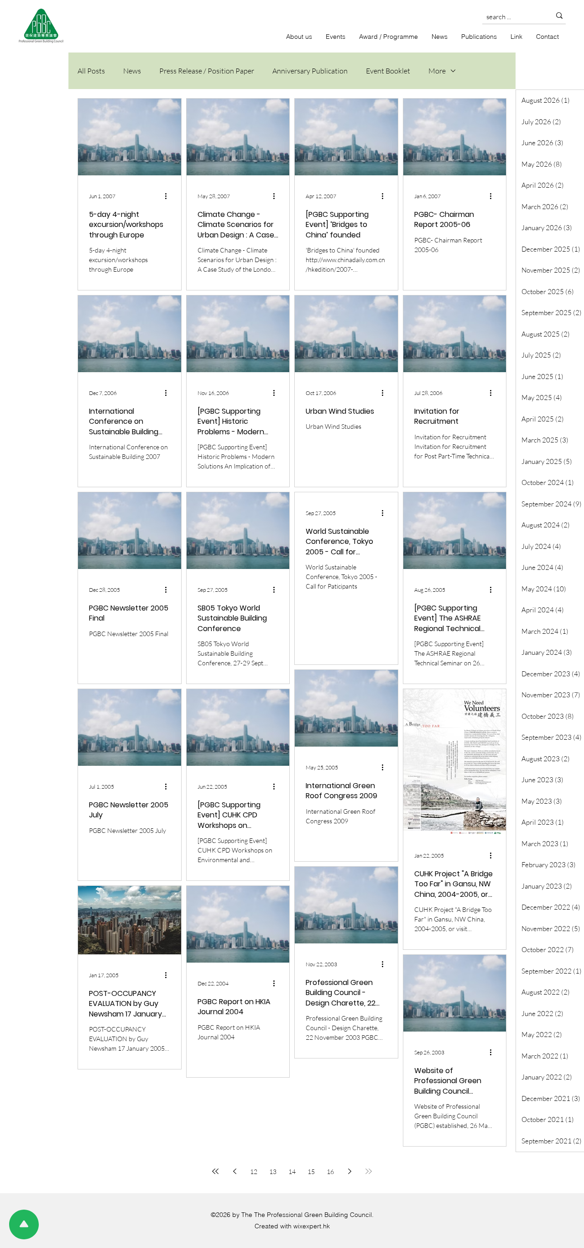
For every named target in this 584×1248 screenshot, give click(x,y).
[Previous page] (234, 1171)
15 (311, 1171)
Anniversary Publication (310, 70)
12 (253, 1171)
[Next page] (349, 1171)
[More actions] (168, 195)
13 (272, 1171)
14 (292, 1171)
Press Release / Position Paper (206, 70)
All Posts (91, 70)
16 (330, 1171)
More (437, 70)
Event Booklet (388, 70)
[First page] (215, 1171)
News (132, 70)
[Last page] (368, 1171)
